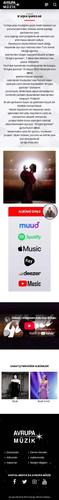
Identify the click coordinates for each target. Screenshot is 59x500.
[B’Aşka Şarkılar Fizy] (29, 261)
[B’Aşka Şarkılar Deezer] (29, 273)
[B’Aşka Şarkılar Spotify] (29, 237)
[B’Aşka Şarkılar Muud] (29, 223)
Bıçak (15, 401)
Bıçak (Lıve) (44, 401)
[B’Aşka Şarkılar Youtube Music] (29, 283)
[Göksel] (49, 212)
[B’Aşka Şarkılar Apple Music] (29, 248)
